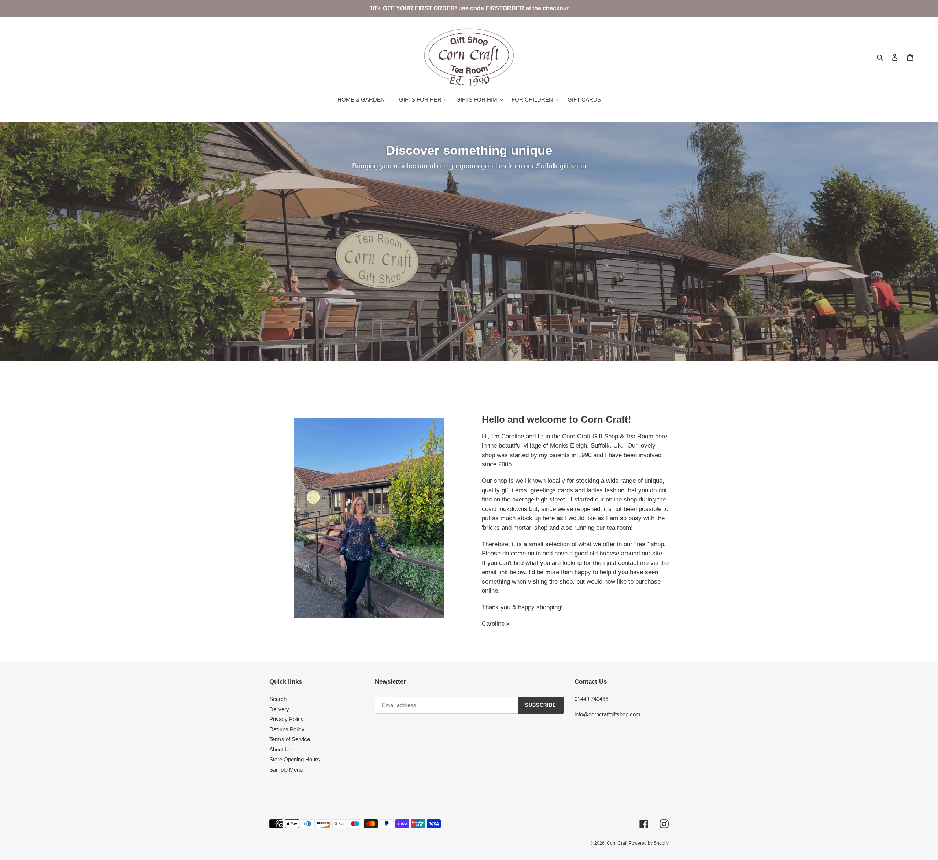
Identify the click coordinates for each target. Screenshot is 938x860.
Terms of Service (289, 739)
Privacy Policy (286, 719)
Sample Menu (286, 770)
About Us (280, 749)
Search (278, 699)
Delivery (279, 709)
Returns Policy (286, 729)
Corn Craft (617, 843)
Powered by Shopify (649, 843)
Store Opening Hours (294, 759)
